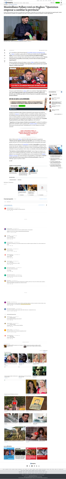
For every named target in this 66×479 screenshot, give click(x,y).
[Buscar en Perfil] (61, 0)
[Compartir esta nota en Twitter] (4, 53)
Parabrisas (33, 470)
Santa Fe (17, 113)
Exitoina (53, 469)
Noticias (41, 0)
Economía (13, 469)
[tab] (8, 205)
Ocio (28, 469)
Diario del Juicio (61, 469)
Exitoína (46, 0)
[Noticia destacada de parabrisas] (42, 448)
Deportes (26, 469)
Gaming (56, 469)
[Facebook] (27, 466)
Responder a (10, 236)
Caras (43, 0)
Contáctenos (29, 473)
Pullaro (32, 62)
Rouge (36, 470)
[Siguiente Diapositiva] (46, 191)
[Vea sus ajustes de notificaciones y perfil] (61, 3)
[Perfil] (9, 446)
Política (10, 469)
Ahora (3, 469)
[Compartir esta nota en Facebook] (4, 50)
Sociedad (16, 469)
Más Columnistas (57, 114)
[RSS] (36, 466)
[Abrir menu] (4, 2)
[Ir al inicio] (9, 3)
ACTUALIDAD (6, 4)
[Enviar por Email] (4, 58)
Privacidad (33, 473)
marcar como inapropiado (45, 211)
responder (8, 210)
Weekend (27, 470)
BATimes (40, 470)
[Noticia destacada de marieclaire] (20, 448)
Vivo (57, 469)
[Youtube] (32, 466)
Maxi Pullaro (19, 179)
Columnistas (52, 92)
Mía (37, 470)
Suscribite (57, 2)
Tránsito (45, 473)
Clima (23, 469)
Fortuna (30, 470)
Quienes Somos (25, 473)
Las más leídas (53, 146)
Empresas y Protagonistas (42, 469)
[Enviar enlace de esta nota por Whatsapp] (4, 55)
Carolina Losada (33, 123)
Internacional (20, 469)
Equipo (36, 473)
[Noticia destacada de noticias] (9, 448)
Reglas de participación (41, 473)
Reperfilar (34, 469)
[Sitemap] (38, 466)
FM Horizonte (43, 470)
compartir (42, 210)
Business (38, 0)
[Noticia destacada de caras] (31, 448)
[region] (25, 274)
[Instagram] (34, 466)
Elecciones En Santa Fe (13, 179)
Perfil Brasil (49, 0)
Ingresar (53, 2)
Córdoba (31, 469)
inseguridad (25, 144)
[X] (29, 466)
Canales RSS (20, 473)
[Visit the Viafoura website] (45, 350)
